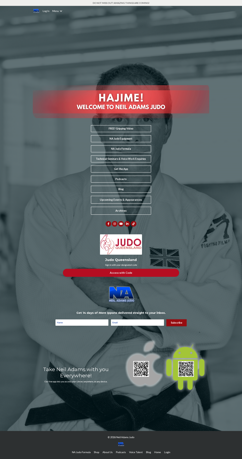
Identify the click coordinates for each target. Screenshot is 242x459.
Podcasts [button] (121, 179)
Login (167, 452)
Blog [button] (121, 189)
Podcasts (121, 452)
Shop (96, 452)
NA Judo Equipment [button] (121, 138)
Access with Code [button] (121, 272)
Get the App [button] (121, 168)
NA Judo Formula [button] (121, 148)
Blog (148, 452)
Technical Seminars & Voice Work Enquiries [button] (121, 158)
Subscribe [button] (176, 322)
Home (157, 452)
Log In (46, 10)
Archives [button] (121, 210)
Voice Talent (136, 452)
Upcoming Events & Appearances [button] (121, 199)
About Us (108, 452)
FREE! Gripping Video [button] (121, 128)
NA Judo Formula (81, 452)
